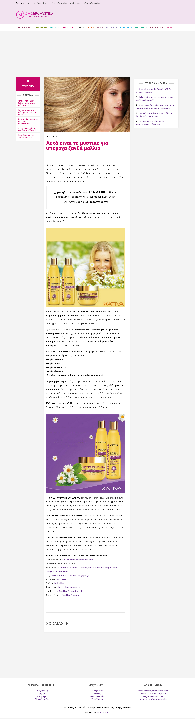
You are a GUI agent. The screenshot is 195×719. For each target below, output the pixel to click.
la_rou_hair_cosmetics (69, 587)
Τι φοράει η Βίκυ (97, 696)
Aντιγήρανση (42, 691)
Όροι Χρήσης (97, 699)
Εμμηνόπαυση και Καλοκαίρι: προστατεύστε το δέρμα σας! (150, 122)
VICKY (169, 28)
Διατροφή (41, 696)
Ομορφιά (42, 693)
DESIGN (90, 28)
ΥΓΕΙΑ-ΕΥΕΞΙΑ (126, 28)
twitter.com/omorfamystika (153, 693)
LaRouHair (61, 579)
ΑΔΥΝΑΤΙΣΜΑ (40, 28)
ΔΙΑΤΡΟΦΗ (55, 28)
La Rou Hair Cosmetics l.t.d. (69, 591)
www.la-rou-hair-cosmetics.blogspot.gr (70, 575)
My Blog (97, 693)
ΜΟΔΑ (100, 28)
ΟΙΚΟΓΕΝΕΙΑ (141, 28)
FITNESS (80, 28)
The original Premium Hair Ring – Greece (99, 567)
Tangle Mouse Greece (57, 571)
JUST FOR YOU (157, 28)
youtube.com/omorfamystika (153, 699)
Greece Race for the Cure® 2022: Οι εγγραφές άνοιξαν (153, 90)
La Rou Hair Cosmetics (68, 567)
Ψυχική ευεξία (42, 699)
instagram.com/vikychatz (153, 696)
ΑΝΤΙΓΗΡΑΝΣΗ (24, 28)
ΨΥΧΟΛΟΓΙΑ (111, 28)
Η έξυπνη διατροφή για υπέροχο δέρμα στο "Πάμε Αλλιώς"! (155, 98)
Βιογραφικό (97, 691)
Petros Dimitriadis (103, 712)
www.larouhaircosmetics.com (78, 559)
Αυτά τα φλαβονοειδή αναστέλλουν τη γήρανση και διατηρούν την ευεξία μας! (155, 106)
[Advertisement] (127, 15)
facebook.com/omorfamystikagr (153, 691)
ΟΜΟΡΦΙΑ (68, 28)
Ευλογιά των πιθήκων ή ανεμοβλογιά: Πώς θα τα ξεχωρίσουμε (154, 114)
